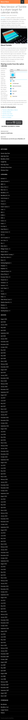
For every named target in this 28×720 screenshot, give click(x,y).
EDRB (2, 215)
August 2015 (4, 462)
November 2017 (5, 389)
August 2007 (4, 693)
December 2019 (5, 367)
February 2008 (4, 682)
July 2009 (3, 665)
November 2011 (5, 589)
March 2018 (4, 381)
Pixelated (3, 265)
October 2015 (4, 457)
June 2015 (3, 468)
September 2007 (5, 690)
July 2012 (3, 566)
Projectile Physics (5, 271)
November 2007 (5, 687)
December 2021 (5, 341)
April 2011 (3, 608)
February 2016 (4, 445)
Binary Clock (4, 187)
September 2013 (5, 527)
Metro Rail (3, 246)
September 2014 (5, 493)
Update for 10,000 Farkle (7, 132)
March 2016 (4, 443)
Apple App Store (5, 156)
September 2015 (5, 459)
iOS (1, 234)
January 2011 (4, 617)
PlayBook (3, 268)
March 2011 (4, 611)
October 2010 (4, 625)
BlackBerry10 (11, 126)
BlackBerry (5, 126)
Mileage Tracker (4, 249)
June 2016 (3, 434)
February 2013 (4, 547)
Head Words (4, 229)
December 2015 (5, 451)
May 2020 (3, 355)
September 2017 (5, 392)
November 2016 (5, 420)
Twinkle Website (6, 111)
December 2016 (5, 417)
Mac (2, 243)
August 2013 (4, 530)
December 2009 (5, 653)
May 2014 (3, 504)
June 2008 (3, 679)
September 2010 (5, 628)
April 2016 (3, 440)
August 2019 (4, 369)
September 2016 (5, 426)
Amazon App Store (5, 153)
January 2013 (4, 549)
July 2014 (3, 499)
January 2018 (4, 386)
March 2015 (4, 476)
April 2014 (3, 507)
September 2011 (5, 594)
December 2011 (5, 586)
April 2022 (3, 336)
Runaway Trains (4, 277)
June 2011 (3, 603)
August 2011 (4, 597)
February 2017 (4, 412)
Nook (2, 260)
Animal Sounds (4, 181)
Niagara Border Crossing (6, 254)
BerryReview (4, 704)
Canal (2, 201)
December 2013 (5, 518)
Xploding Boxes (4, 310)
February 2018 (4, 383)
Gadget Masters (4, 710)
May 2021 (3, 350)
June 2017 (3, 400)
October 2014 (4, 490)
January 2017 (4, 414)
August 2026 (4, 319)
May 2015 (3, 471)
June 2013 (3, 535)
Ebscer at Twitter (6, 117)
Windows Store (4, 170)
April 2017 (3, 406)
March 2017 (4, 409)
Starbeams (3, 282)
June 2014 (3, 502)
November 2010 (5, 623)
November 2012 (5, 555)
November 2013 (5, 521)
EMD (2, 218)
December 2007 (5, 684)
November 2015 (5, 454)
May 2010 (3, 639)
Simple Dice (3, 279)
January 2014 (4, 516)
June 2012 (3, 569)
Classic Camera (4, 206)
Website (3, 305)
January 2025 (4, 324)
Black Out (3, 189)
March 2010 (4, 645)
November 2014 (5, 488)
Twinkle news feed (7, 113)
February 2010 (4, 648)
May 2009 (3, 668)
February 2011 (4, 614)
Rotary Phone (4, 274)
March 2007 (4, 696)
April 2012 (3, 575)
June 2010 (3, 637)
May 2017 (3, 403)
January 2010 (4, 651)
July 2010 (3, 634)
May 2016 (3, 437)
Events (2, 220)
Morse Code (4, 251)
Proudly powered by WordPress (7, 718)
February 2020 (4, 364)
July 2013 (3, 533)
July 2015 (3, 465)
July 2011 (3, 600)
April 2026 (3, 322)
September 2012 (5, 561)
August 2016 (4, 428)
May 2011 (3, 606)
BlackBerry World (5, 159)
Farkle (2, 223)
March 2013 (4, 544)
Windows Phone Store (6, 167)
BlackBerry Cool (4, 707)
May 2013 (3, 538)
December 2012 (5, 552)
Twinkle (3, 17)
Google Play (3, 161)
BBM (2, 184)
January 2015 (4, 482)
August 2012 (4, 563)
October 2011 (4, 592)
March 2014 (4, 510)
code (2, 209)
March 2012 (4, 578)
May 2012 (3, 572)
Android (3, 178)
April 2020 (3, 358)
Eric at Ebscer (13, 15)
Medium (3, 712)
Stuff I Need (4, 288)
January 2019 (4, 375)
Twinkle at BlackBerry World (10, 110)
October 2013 (4, 524)
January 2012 (4, 583)
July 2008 (3, 676)
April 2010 (3, 642)
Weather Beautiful (5, 302)
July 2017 (3, 398)
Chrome (3, 204)
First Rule (3, 226)
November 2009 (5, 656)
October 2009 (4, 659)
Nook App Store (5, 164)
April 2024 (3, 330)
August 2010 (4, 631)
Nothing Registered (5, 263)
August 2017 (4, 395)
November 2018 (5, 378)
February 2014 (4, 513)
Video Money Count (5, 299)
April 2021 (3, 353)
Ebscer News (5, 2)
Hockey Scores (4, 232)
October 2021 (4, 347)
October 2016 (4, 423)
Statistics (3, 285)
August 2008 (4, 673)
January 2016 (4, 448)
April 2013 (3, 541)
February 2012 (4, 580)
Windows (3, 308)
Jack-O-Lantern (4, 237)
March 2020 (4, 361)
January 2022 (4, 338)
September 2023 (5, 333)
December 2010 (5, 620)
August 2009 (4, 662)
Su (1, 291)
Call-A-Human (4, 198)
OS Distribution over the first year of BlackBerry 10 (13, 138)
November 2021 (5, 344)
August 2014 (4, 496)
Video (2, 296)
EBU (2, 212)
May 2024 (3, 327)
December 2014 (5, 485)
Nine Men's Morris (5, 257)
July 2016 (3, 431)
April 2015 (3, 473)
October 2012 (4, 558)
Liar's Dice (3, 240)
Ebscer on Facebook (7, 115)
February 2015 (4, 479)
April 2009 (3, 670)
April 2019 (3, 372)
